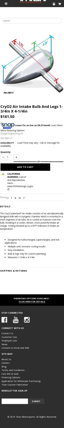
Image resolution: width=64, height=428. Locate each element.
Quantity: (5, 152)
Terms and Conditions (13, 370)
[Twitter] (15, 197)
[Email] (7, 197)
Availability (7, 142)
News (4, 344)
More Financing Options (12, 130)
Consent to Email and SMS (15, 347)
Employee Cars (9, 340)
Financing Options (11, 377)
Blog (4, 366)
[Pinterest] (20, 197)
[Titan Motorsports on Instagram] (27, 321)
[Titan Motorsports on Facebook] (4, 321)
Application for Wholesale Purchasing (21, 381)
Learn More (57, 125)
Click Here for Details (32, 301)
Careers (6, 362)
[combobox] (32, 20)
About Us (6, 359)
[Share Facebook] (11, 197)
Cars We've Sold (10, 373)
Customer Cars (9, 337)
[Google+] (24, 197)
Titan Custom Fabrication (15, 384)
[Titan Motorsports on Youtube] (15, 321)
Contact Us (7, 333)
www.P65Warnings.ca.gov (20, 186)
